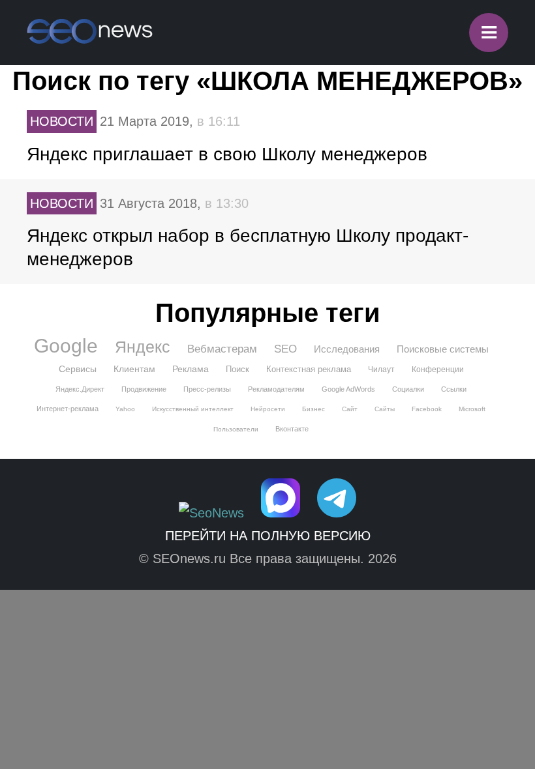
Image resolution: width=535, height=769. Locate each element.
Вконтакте (292, 429)
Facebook (427, 409)
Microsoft (472, 409)
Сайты (384, 409)
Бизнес (313, 409)
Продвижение (143, 389)
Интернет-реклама (68, 409)
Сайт (350, 409)
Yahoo (125, 409)
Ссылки (453, 389)
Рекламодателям (276, 389)
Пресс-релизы (207, 389)
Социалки (408, 389)
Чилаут (381, 369)
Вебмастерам (222, 349)
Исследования (347, 349)
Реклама (190, 369)
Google (66, 346)
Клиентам (134, 369)
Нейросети (268, 409)
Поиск (237, 369)
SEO (285, 349)
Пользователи (235, 429)
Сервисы (78, 369)
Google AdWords (348, 389)
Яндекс (142, 347)
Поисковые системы (443, 349)
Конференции (438, 369)
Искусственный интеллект (193, 409)
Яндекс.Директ (79, 389)
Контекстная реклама (308, 369)
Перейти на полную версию (268, 536)
